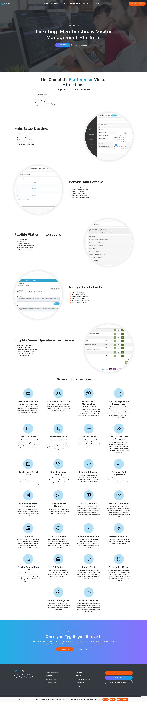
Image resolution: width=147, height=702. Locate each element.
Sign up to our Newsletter (119, 682)
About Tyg (63, 45)
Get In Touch (119, 678)
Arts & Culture (50, 676)
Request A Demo (81, 45)
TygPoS (63, 4)
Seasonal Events (51, 679)
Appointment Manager (83, 679)
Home (46, 4)
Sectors (86, 4)
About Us (79, 686)
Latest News (80, 683)
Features (54, 4)
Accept (105, 699)
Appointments (74, 4)
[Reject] (145, 699)
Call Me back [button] (83, 649)
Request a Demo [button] (137, 4)
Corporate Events (51, 683)
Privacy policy (122, 699)
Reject (112, 699)
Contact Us (98, 4)
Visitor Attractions (52, 672)
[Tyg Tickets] (6, 3)
